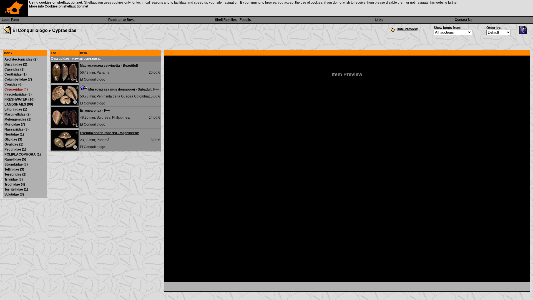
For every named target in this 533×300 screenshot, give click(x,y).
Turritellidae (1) (16, 189)
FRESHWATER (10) (19, 99)
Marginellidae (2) (17, 114)
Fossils (245, 20)
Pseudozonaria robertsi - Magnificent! (109, 133)
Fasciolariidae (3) (18, 94)
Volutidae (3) (14, 194)
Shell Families (226, 20)
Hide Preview (407, 29)
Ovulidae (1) (13, 144)
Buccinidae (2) (15, 64)
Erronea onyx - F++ (95, 110)
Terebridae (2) (15, 174)
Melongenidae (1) (17, 119)
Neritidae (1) (14, 134)
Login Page (10, 20)
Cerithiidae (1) (15, 74)
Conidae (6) (13, 84)
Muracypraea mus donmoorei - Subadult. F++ (123, 89)
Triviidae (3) (13, 179)
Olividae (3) (13, 139)
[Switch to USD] (524, 33)
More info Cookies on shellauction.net (58, 6)
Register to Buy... (121, 20)
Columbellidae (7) (18, 79)
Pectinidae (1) (15, 149)
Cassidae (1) (14, 69)
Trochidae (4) (14, 184)
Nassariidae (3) (16, 129)
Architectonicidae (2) (20, 59)
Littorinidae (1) (15, 109)
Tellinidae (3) (14, 169)
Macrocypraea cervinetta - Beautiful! (109, 66)
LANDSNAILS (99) (18, 104)
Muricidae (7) (14, 124)
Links (379, 20)
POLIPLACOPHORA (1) (22, 154)
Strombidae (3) (16, 164)
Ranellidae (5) (15, 159)
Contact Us (463, 20)
